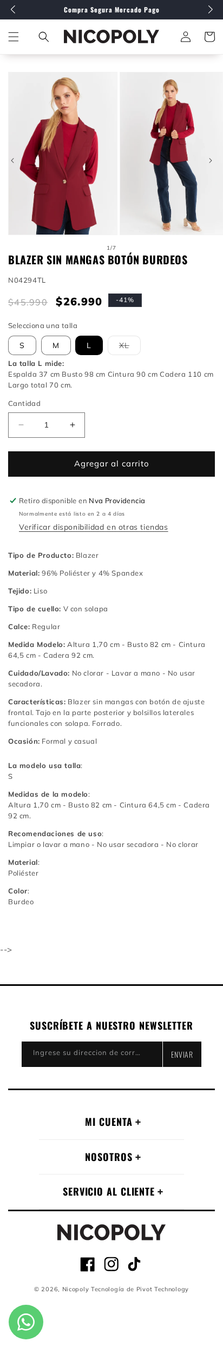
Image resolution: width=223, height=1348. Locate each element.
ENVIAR (182, 1054)
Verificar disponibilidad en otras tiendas (93, 527)
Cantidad (24, 403)
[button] (44, 37)
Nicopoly (75, 1289)
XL (130, 347)
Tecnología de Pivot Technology (140, 1289)
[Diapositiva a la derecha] (211, 160)
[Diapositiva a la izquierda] (12, 160)
